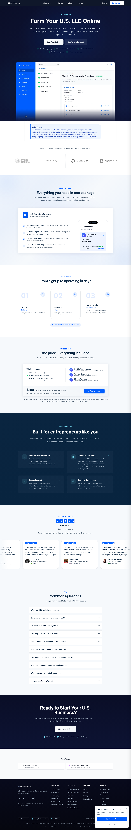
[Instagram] (28, 798)
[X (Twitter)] (19, 798)
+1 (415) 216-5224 (23, 805)
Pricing (80, 3)
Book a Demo (87, 799)
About (70, 3)
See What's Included (76, 42)
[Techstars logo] (51, 161)
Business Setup (55, 789)
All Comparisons (105, 789)
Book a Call (113, 819)
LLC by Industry (55, 792)
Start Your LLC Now (93, 391)
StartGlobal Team (72, 801)
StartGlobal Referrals (73, 808)
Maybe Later (112, 824)
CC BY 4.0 (87, 826)
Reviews (86, 792)
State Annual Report (57, 804)
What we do (47, 3)
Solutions (60, 3)
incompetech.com (70, 826)
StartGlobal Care (72, 804)
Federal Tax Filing (56, 801)
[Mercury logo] (80, 160)
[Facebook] (33, 798)
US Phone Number (73, 792)
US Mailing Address (73, 789)
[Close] (126, 808)
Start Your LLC (52, 42)
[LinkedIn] (24, 798)
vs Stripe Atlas (104, 798)
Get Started (116, 3)
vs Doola (102, 801)
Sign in (104, 3)
